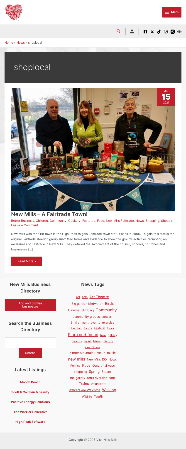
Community (58, 220)
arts (85, 297)
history (108, 341)
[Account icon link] (132, 31)
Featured (88, 220)
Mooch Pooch (30, 382)
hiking (97, 341)
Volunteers (98, 384)
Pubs (86, 365)
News (140, 220)
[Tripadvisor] (179, 32)
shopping (80, 371)
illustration (92, 347)
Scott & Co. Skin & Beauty (30, 392)
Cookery (74, 220)
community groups (86, 316)
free (103, 335)
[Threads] (173, 32)
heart (87, 341)
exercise (108, 322)
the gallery (77, 378)
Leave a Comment (24, 225)
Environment (80, 322)
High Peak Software (30, 422)
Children (42, 220)
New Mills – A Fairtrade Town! (49, 214)
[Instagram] (166, 32)
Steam (106, 371)
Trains (84, 384)
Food (100, 220)
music (111, 353)
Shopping (152, 220)
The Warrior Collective (30, 412)
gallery (112, 335)
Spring (94, 371)
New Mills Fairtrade (120, 220)
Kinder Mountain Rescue (87, 353)
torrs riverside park (101, 378)
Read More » (26, 262)
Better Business (22, 220)
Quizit (97, 365)
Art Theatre (99, 297)
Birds (109, 303)
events (95, 322)
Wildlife (87, 396)
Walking (109, 390)
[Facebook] (145, 32)
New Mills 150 (97, 359)
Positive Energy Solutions (30, 402)
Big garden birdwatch (87, 303)
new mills (76, 359)
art (78, 297)
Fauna (87, 328)
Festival (99, 328)
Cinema (74, 310)
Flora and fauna (83, 334)
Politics (75, 365)
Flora (110, 328)
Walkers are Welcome (84, 390)
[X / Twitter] (152, 32)
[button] (119, 31)
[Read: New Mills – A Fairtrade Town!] (93, 149)
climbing (87, 310)
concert (107, 316)
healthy (77, 341)
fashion (76, 328)
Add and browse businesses (30, 304)
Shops (165, 220)
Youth (98, 396)
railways (109, 365)
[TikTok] (159, 32)
